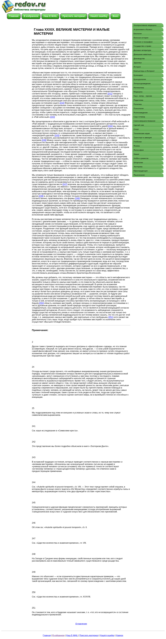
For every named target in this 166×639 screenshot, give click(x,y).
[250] (41, 303)
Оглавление (81, 624)
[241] (110, 94)
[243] (52, 117)
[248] (41, 196)
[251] (110, 317)
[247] (65, 184)
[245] (57, 135)
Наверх (119, 635)
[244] (110, 126)
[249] (77, 198)
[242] (62, 103)
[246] (44, 140)
